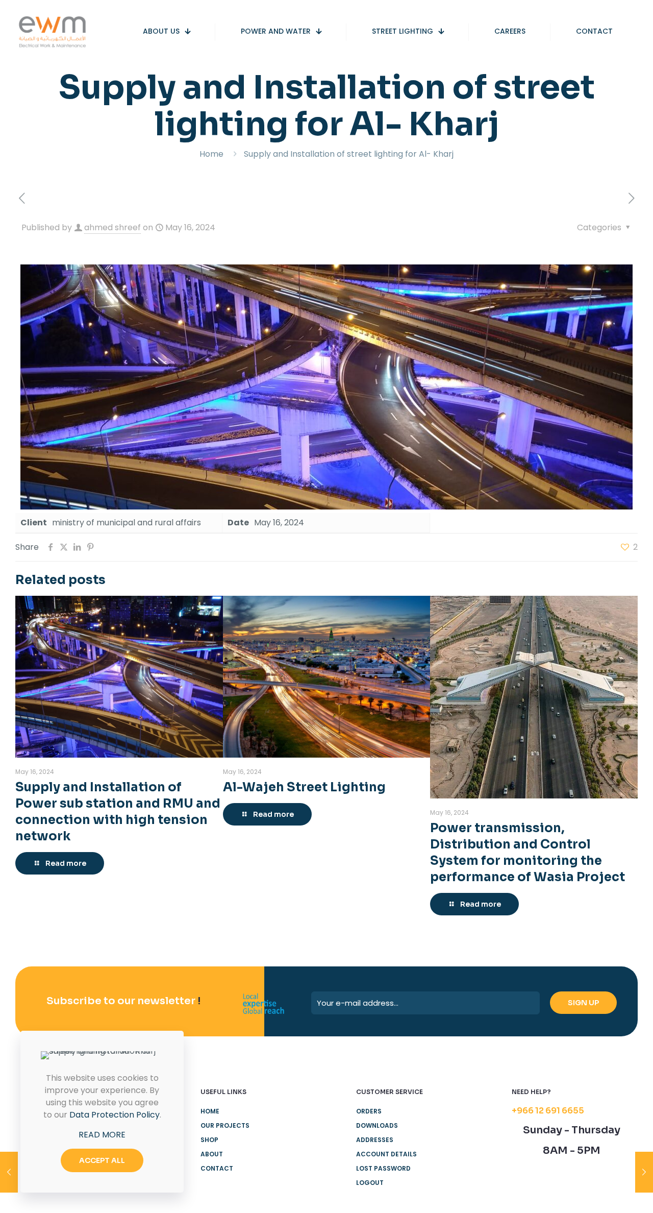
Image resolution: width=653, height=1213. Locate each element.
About (211, 1154)
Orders (369, 1111)
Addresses (374, 1139)
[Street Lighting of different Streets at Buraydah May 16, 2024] (9, 1172)
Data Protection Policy (114, 1115)
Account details (386, 1154)
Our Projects (224, 1125)
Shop (209, 1139)
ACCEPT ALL (102, 1160)
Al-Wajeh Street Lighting (304, 787)
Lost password (383, 1168)
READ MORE (102, 1135)
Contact (216, 1168)
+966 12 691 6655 (548, 1110)
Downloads (377, 1125)
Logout (370, 1182)
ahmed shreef (112, 227)
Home (211, 154)
